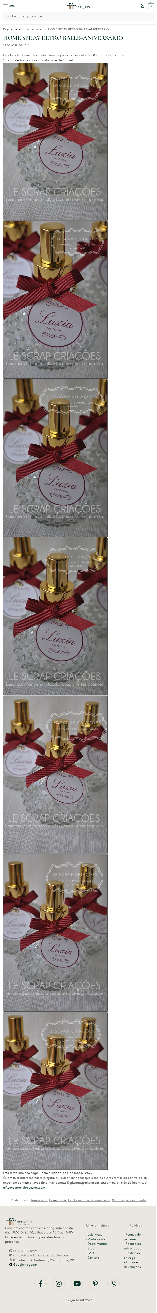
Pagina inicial (12, 29)
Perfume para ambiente (129, 1200)
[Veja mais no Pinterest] (95, 1286)
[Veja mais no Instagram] (59, 1286)
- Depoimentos (96, 1244)
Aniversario (34, 29)
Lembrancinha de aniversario (89, 1200)
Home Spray (57, 1200)
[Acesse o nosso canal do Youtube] (77, 1286)
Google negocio (24, 1264)
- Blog (90, 1248)
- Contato (92, 1258)
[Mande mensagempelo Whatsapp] (113, 1286)
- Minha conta (95, 1239)
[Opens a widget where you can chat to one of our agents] (77, 1306)
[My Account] (142, 6)
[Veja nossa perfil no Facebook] (40, 1286)
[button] (150, 6)
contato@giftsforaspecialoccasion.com (40, 1255)
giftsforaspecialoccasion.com (24, 1187)
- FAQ (90, 1253)
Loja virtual (95, 1234)
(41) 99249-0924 (25, 1251)
